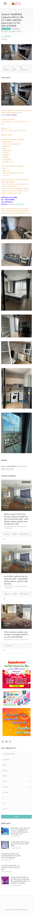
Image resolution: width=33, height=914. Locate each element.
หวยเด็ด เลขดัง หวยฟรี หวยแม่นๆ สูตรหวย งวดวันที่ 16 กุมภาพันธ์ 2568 (20, 844)
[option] (16, 52)
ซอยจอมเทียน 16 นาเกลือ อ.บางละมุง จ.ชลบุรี (17, 639)
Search (16, 816)
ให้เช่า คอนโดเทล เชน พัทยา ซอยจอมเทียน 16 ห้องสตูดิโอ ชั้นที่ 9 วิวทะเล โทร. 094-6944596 (16, 634)
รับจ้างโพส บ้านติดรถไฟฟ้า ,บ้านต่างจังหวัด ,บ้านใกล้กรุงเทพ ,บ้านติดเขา (10, 867)
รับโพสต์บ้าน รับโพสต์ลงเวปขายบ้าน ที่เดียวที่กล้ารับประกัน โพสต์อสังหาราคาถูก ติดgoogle (10, 856)
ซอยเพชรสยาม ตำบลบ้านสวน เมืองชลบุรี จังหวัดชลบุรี (16, 527)
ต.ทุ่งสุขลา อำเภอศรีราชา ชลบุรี (11, 31)
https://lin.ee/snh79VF (16, 204)
